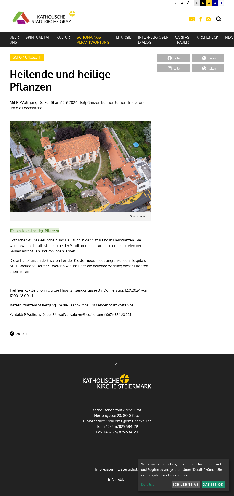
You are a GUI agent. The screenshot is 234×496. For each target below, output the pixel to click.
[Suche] (218, 19)
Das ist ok (213, 484)
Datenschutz (128, 469)
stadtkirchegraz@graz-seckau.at (123, 420)
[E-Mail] (192, 19)
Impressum (104, 469)
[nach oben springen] (117, 364)
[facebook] (200, 19)
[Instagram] (208, 19)
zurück (21, 333)
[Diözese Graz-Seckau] (117, 382)
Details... (147, 484)
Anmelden (118, 479)
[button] (173, 58)
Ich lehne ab (186, 484)
